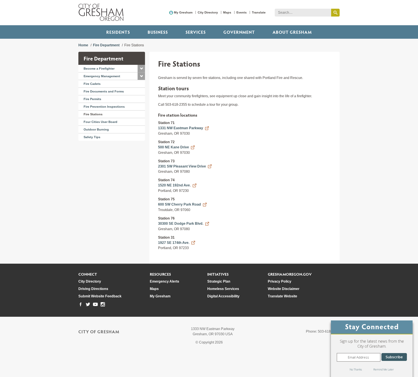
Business (158, 32)
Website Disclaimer (283, 289)
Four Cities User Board (100, 122)
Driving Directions (93, 289)
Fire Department (106, 45)
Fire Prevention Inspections (104, 106)
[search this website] (335, 13)
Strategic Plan (218, 281)
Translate (259, 12)
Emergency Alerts (164, 281)
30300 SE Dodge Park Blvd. (180, 223)
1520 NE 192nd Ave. (174, 185)
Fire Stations (93, 114)
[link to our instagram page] (102, 304)
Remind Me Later (383, 369)
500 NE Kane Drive (173, 147)
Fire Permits (92, 99)
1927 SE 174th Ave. (173, 243)
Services (195, 32)
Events (241, 12)
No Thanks (356, 369)
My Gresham (183, 12)
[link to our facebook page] (80, 304)
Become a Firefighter (99, 68)
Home (83, 45)
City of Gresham (98, 331)
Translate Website (282, 296)
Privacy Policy (279, 281)
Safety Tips (92, 137)
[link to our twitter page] (88, 304)
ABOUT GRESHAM (292, 32)
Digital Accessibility (223, 296)
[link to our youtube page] (95, 304)
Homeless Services (223, 289)
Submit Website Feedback (99, 296)
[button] (141, 68)
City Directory (208, 12)
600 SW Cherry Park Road (179, 204)
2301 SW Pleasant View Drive (182, 166)
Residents (118, 32)
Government (239, 32)
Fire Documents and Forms (104, 91)
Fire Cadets (92, 83)
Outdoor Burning (96, 129)
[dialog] (372, 348)
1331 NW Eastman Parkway (180, 128)
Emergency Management (102, 76)
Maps (227, 12)
